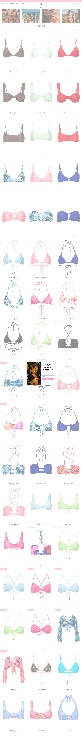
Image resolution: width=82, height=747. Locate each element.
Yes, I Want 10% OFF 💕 (48, 379)
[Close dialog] (54, 362)
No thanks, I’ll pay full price (48, 382)
